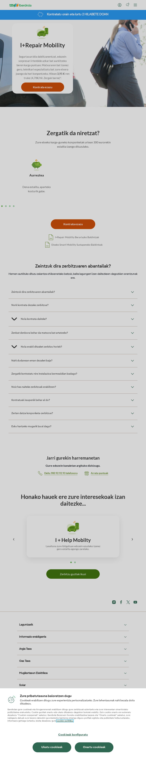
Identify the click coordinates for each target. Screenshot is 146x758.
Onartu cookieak (94, 747)
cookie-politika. (65, 721)
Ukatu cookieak (51, 747)
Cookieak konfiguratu (73, 734)
